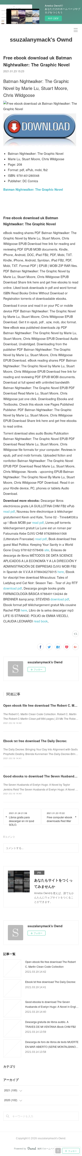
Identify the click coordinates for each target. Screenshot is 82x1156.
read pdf (9, 511)
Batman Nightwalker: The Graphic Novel (33, 189)
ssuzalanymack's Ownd (41, 39)
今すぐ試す (53, 18)
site (46, 550)
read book (41, 621)
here (61, 572)
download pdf (12, 588)
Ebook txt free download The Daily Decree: (35, 741)
